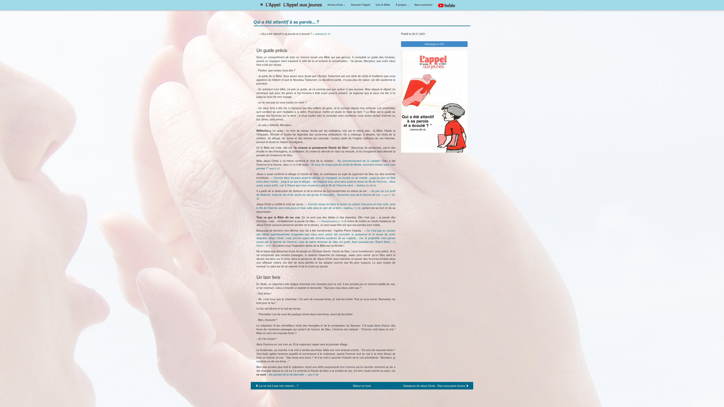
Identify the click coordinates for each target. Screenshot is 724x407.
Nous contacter (423, 4)
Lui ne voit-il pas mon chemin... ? (278, 386)
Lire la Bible (383, 4)
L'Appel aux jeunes (302, 5)
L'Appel (273, 5)
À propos (401, 4)
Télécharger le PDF (434, 44)
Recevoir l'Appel (360, 4)
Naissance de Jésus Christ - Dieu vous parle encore (434, 386)
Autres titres (335, 4)
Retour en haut (362, 386)
